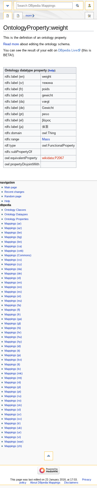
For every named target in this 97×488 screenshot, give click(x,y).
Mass (46, 139)
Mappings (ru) (12, 396)
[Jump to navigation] (7, 5)
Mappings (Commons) (17, 255)
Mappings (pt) (12, 391)
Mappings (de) (13, 273)
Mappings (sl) (12, 409)
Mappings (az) (13, 228)
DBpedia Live (67, 50)
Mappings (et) (12, 296)
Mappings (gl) (12, 323)
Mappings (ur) (12, 432)
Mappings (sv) (13, 418)
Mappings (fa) (12, 305)
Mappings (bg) (13, 237)
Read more (11, 44)
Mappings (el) (12, 277)
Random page (12, 196)
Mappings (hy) (13, 341)
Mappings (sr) (12, 414)
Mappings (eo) (13, 286)
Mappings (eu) (13, 300)
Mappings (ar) (12, 223)
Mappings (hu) (13, 336)
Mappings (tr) (12, 423)
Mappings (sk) (13, 405)
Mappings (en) (13, 282)
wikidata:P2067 (53, 158)
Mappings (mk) (13, 373)
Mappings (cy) (13, 264)
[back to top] (48, 456)
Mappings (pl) (12, 387)
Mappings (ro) (12, 400)
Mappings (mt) (13, 377)
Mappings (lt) (12, 364)
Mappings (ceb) (13, 250)
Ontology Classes (15, 209)
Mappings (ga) (13, 318)
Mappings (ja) (12, 355)
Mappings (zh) (13, 446)
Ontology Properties (16, 219)
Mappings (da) (13, 268)
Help (7, 201)
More (29, 15)
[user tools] (89, 5)
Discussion (18, 16)
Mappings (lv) (12, 368)
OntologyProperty (7, 16)
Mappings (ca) (13, 246)
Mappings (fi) (12, 309)
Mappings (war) (13, 441)
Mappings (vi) (12, 437)
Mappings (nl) (12, 382)
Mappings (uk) (13, 427)
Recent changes (14, 191)
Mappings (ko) (13, 359)
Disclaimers (71, 482)
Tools (89, 16)
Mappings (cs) (13, 259)
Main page (10, 187)
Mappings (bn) (13, 241)
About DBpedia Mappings (45, 482)
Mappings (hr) (12, 332)
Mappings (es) (13, 291)
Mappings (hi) (12, 327)
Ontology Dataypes (16, 214)
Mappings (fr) (12, 314)
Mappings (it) (12, 350)
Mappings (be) (13, 232)
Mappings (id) (12, 346)
